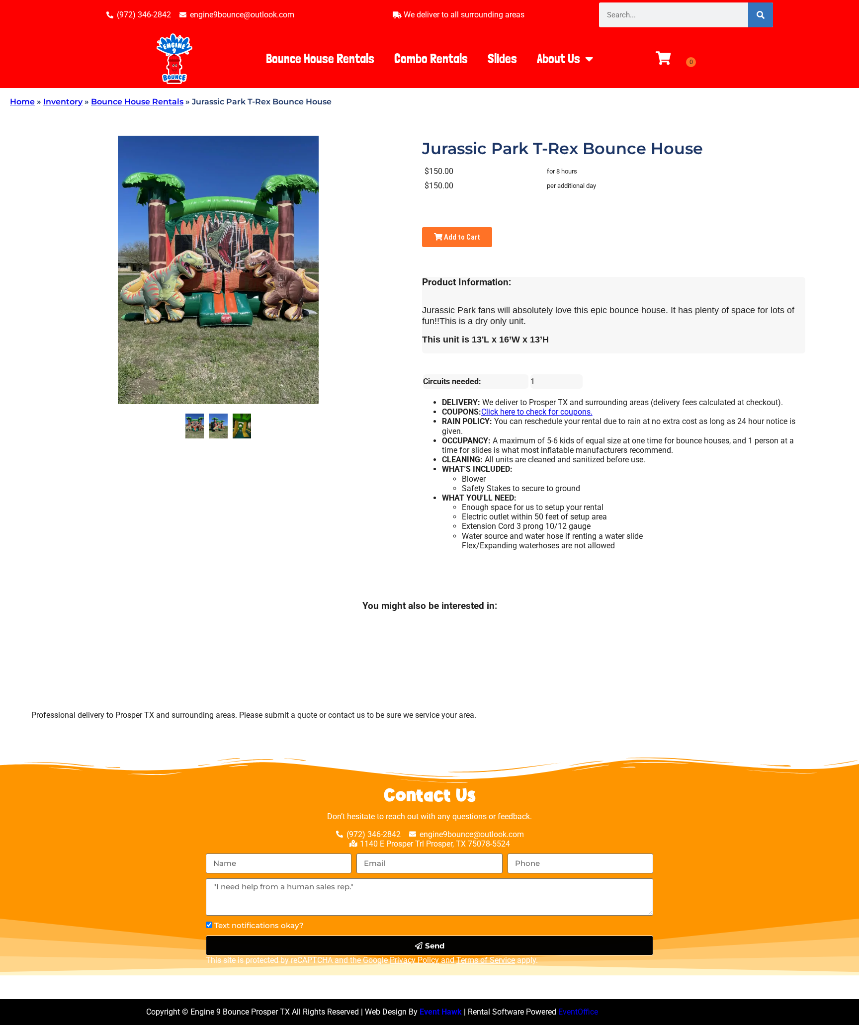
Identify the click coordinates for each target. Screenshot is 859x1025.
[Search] (760, 14)
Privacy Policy (414, 960)
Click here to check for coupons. (537, 412)
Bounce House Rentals (320, 58)
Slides (502, 58)
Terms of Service (485, 960)
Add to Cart (461, 237)
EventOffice (578, 1012)
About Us (558, 58)
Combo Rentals (431, 58)
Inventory (63, 101)
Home (22, 101)
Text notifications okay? (259, 925)
